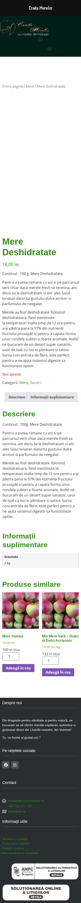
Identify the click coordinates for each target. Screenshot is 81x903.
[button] (40, 39)
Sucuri (35, 382)
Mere (30, 86)
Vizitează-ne (16, 811)
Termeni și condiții (15, 839)
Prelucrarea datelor (16, 843)
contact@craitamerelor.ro (26, 800)
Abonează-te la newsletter (20, 853)
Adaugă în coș (18, 668)
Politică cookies (13, 848)
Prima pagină (12, 86)
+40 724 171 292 (20, 806)
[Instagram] (14, 765)
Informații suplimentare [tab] (52, 397)
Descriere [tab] (17, 397)
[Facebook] (5, 765)
